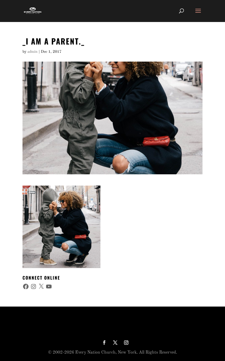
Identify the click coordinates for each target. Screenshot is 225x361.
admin (32, 52)
